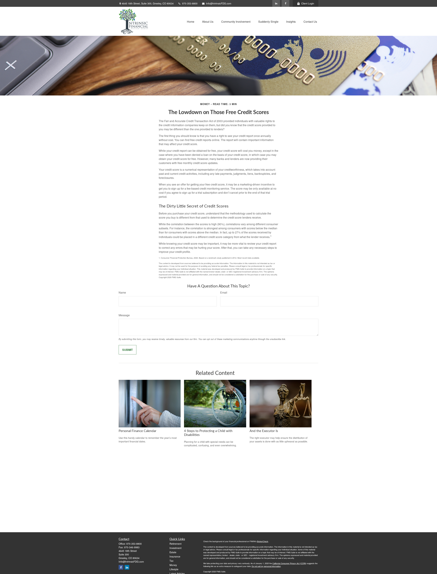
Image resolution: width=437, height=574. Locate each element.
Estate (173, 552)
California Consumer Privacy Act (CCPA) (289, 563)
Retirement (175, 543)
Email (223, 292)
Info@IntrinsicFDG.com (218, 3)
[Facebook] (285, 3)
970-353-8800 (190, 3)
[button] (191, 21)
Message (124, 315)
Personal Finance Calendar (137, 431)
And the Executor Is (264, 431)
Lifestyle (174, 569)
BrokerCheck (262, 541)
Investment (175, 548)
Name (122, 292)
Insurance (175, 556)
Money (173, 565)
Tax (171, 560)
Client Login (307, 3)
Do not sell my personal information (266, 566)
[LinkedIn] (276, 3)
